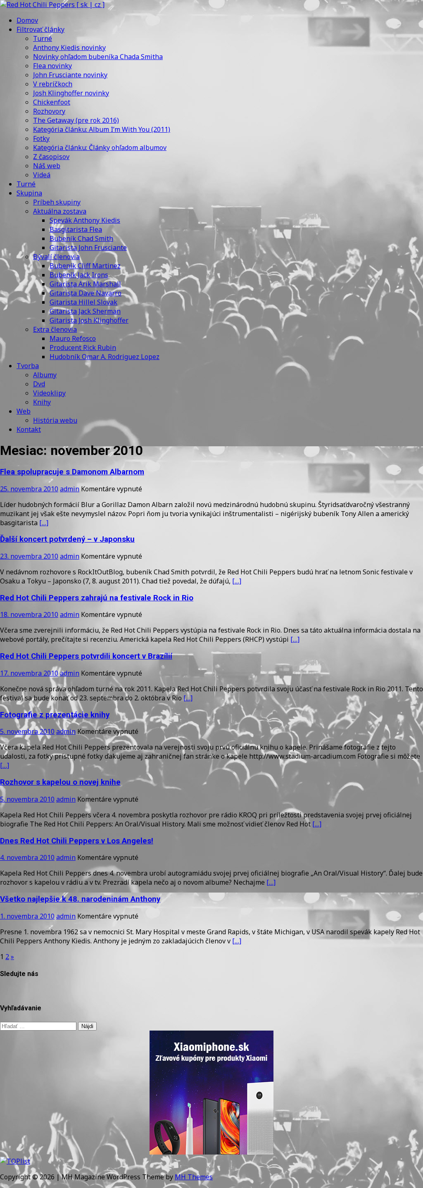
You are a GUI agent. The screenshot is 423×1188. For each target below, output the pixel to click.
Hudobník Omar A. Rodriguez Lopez (104, 356)
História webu (55, 420)
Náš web (46, 165)
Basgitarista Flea (76, 229)
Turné (42, 38)
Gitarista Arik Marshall (85, 283)
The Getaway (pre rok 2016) (76, 120)
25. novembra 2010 (29, 488)
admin (69, 488)
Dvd (39, 383)
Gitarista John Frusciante (88, 247)
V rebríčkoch (52, 83)
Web (24, 411)
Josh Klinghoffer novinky (71, 93)
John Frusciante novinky (70, 74)
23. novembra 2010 (29, 556)
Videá (41, 174)
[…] (43, 522)
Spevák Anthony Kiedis (85, 220)
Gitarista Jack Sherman (85, 311)
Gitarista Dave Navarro (85, 293)
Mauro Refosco (73, 338)
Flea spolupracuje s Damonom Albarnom (72, 471)
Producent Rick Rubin (83, 347)
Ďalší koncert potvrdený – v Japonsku (67, 539)
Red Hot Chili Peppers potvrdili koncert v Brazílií (86, 656)
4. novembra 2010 (27, 857)
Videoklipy (49, 393)
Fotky (41, 138)
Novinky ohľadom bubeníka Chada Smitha (98, 56)
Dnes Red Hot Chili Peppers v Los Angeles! (76, 840)
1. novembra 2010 (27, 916)
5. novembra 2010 (27, 731)
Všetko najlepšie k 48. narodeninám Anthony (80, 899)
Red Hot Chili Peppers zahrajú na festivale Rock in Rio (96, 597)
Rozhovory (49, 111)
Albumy (45, 374)
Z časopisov (51, 156)
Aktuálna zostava (59, 211)
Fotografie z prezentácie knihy (54, 714)
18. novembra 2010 (29, 614)
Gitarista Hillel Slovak (83, 302)
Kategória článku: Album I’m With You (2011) (101, 129)
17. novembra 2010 (29, 673)
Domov (27, 20)
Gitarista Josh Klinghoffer (89, 320)
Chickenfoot (51, 102)
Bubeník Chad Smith (81, 238)
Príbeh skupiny (57, 202)
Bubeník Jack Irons (79, 274)
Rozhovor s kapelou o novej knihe (60, 782)
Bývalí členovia (56, 256)
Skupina (29, 193)
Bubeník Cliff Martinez (85, 265)
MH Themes (194, 1176)
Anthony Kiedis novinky (69, 47)
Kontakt (29, 429)
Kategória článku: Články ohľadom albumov (99, 147)
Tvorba (28, 365)
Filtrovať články (40, 29)
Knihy (42, 402)
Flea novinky (52, 65)
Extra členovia (55, 329)
